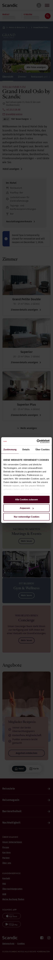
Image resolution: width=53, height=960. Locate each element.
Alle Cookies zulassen (26, 499)
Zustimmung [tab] (9, 449)
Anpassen (25, 508)
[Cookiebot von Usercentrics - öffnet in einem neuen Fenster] (37, 441)
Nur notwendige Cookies (26, 516)
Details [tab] (26, 449)
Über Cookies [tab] (42, 449)
